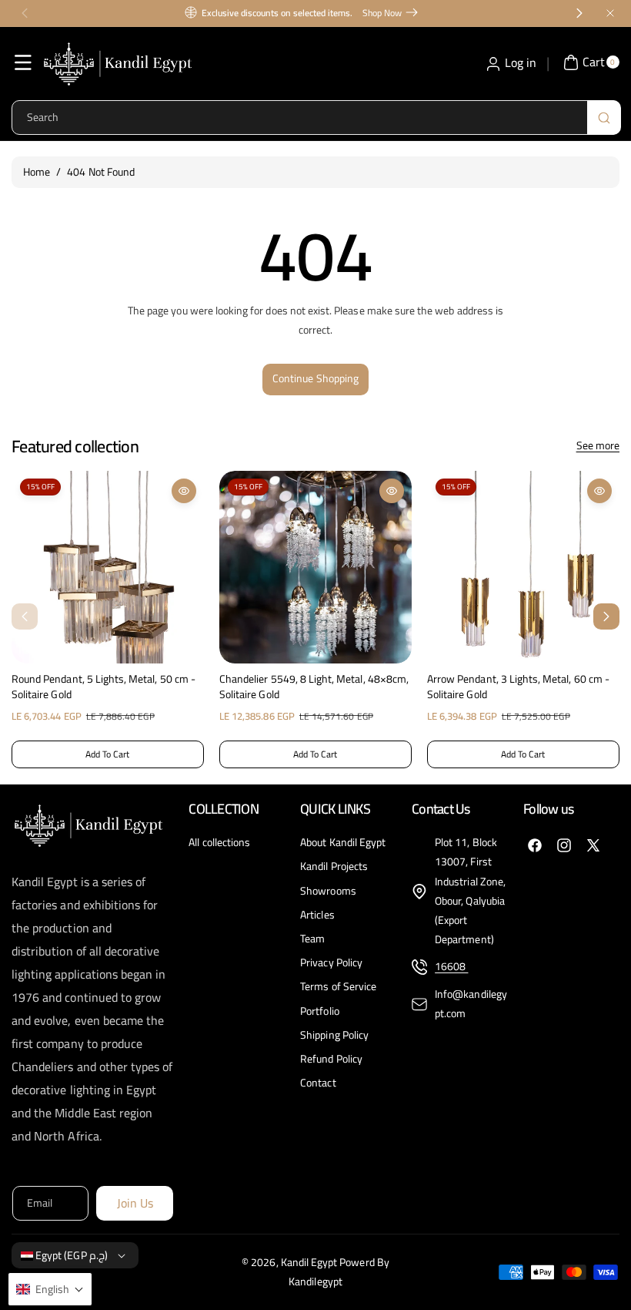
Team (312, 939)
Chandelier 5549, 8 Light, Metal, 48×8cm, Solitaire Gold (314, 687)
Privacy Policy (331, 962)
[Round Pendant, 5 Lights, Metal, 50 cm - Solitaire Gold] (108, 567)
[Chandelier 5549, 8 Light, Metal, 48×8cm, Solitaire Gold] (315, 567)
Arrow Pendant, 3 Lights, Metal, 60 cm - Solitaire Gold (518, 687)
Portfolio (319, 1011)
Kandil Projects (334, 866)
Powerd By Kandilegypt (339, 1272)
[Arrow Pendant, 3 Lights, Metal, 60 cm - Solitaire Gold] (523, 567)
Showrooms (328, 891)
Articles (317, 915)
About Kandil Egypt (343, 842)
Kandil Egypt (309, 1262)
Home (36, 172)
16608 (451, 966)
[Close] (610, 13)
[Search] (604, 117)
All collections (219, 842)
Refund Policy (331, 1059)
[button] (23, 62)
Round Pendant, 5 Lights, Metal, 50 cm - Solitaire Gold (103, 687)
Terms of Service (338, 986)
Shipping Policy (334, 1035)
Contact (318, 1083)
